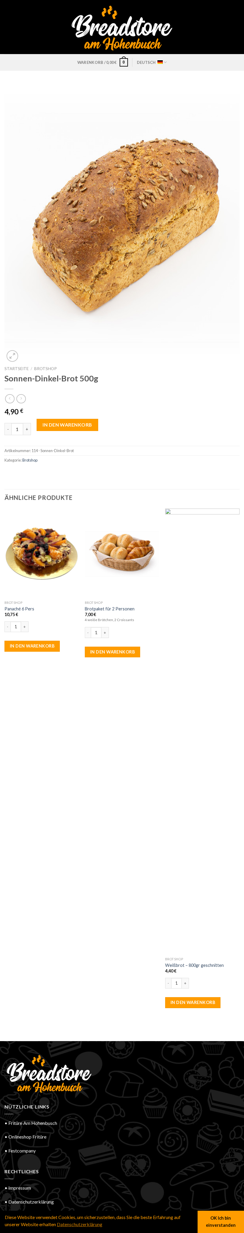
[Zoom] (12, 356)
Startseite (16, 368)
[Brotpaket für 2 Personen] (122, 553)
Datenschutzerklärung (31, 1201)
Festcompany (22, 1150)
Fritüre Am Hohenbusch (32, 1123)
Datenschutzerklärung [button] (79, 1224)
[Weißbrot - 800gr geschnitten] (202, 731)
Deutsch (146, 62)
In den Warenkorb (67, 424)
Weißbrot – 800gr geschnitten (194, 965)
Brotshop (45, 368)
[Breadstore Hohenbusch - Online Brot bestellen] (122, 27)
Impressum (19, 1188)
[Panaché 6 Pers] (41, 553)
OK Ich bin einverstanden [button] (221, 1221)
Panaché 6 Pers (19, 608)
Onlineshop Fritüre (27, 1136)
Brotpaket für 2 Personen (109, 608)
